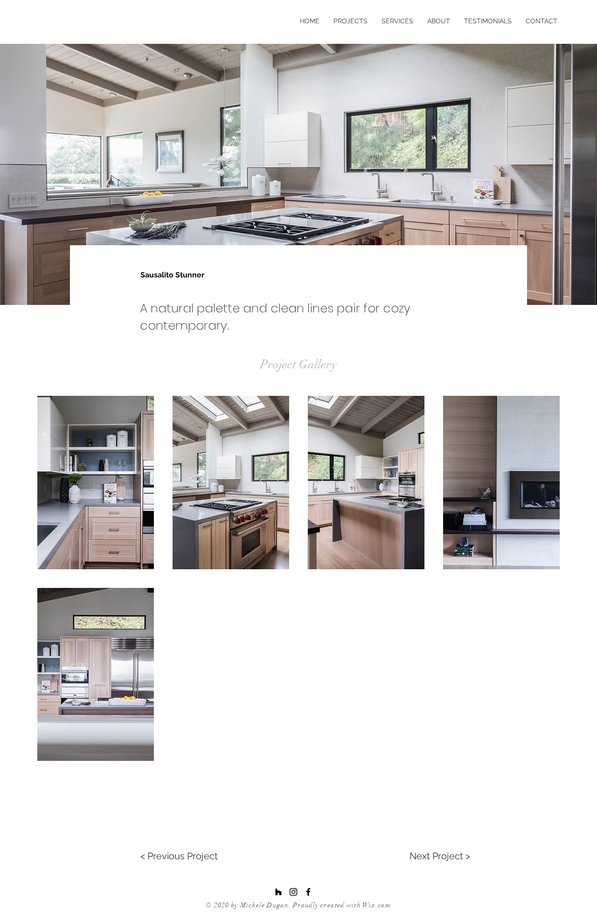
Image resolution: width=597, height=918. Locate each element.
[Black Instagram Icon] (293, 892)
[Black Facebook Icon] (308, 892)
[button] (95, 482)
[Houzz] (278, 892)
